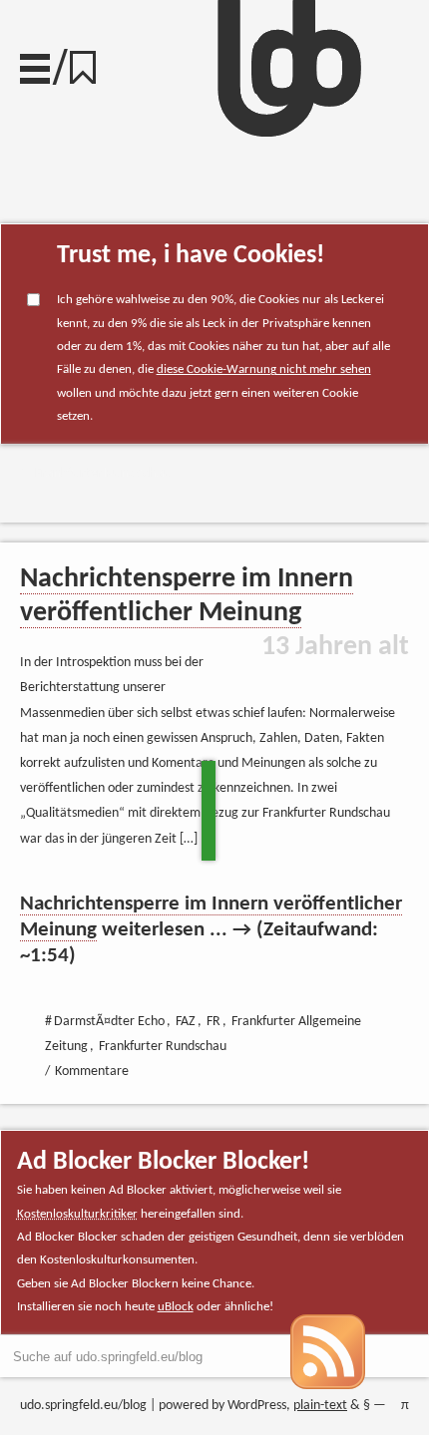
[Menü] (35, 64)
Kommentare (92, 1071)
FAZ (186, 1021)
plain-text (320, 1405)
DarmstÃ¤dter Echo (109, 1021)
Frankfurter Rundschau (103, 473)
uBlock (176, 1306)
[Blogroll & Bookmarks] (90, 62)
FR (213, 1021)
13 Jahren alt (335, 647)
